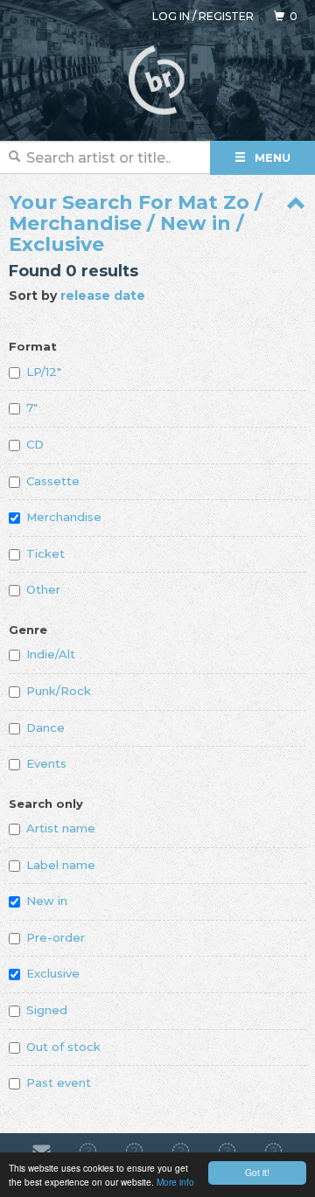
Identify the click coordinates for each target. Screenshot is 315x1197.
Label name (60, 865)
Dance (45, 727)
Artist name (60, 828)
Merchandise (64, 517)
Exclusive (53, 973)
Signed (46, 1010)
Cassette (53, 481)
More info (175, 1181)
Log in (171, 16)
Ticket (45, 553)
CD (35, 444)
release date (102, 295)
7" (32, 407)
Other (43, 589)
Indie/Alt (50, 654)
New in (46, 901)
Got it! (257, 1172)
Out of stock (63, 1047)
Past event (58, 1082)
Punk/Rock (58, 691)
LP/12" (43, 372)
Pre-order (55, 937)
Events (46, 763)
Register (226, 16)
